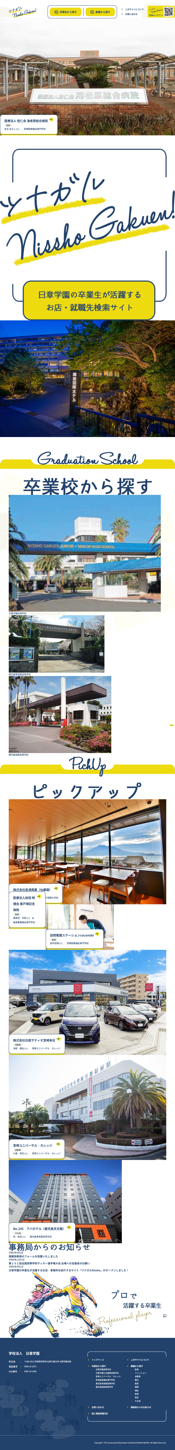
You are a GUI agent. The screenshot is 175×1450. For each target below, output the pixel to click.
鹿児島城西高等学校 (104, 1386)
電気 (137, 1397)
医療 (137, 1393)
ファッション (140, 1373)
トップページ (98, 1359)
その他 (138, 1401)
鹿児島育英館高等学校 (105, 1383)
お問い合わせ (131, 14)
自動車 (138, 1376)
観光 (137, 1379)
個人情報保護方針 (100, 1413)
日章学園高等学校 (103, 1369)
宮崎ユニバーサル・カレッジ (108, 1376)
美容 (137, 1383)
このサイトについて (134, 9)
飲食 (137, 1369)
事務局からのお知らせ (141, 1407)
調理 (137, 1386)
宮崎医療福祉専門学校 (105, 1379)
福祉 (137, 1390)
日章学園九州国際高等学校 (107, 1373)
